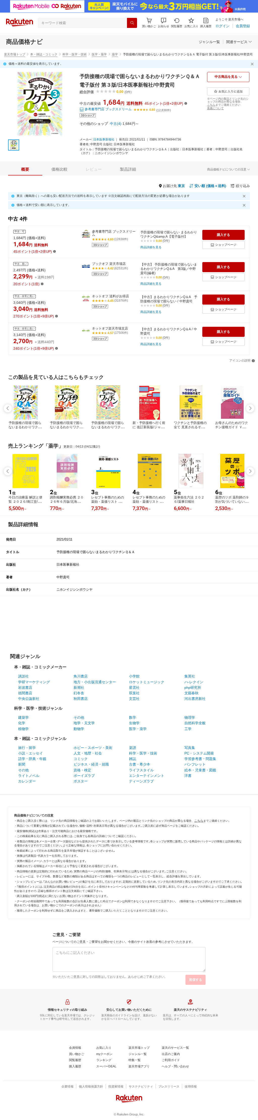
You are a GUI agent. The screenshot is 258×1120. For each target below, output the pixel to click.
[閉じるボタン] (253, 64)
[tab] (25, 169)
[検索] (132, 23)
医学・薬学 (99, 54)
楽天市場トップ (14, 54)
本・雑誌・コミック (43, 54)
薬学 (115, 54)
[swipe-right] (250, 408)
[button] (163, 23)
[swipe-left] (8, 408)
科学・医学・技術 (74, 54)
